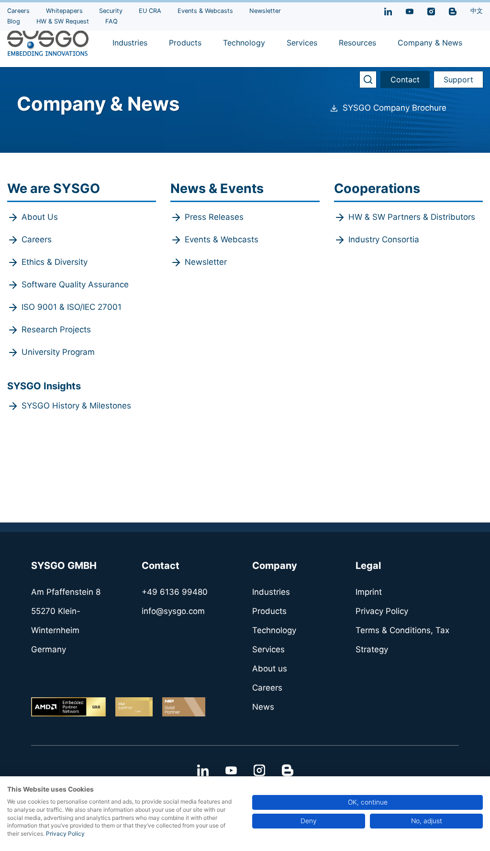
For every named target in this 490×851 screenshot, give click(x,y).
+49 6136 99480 (175, 592)
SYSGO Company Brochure (394, 108)
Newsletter (206, 262)
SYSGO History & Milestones (76, 405)
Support (458, 79)
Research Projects (56, 329)
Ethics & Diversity (55, 262)
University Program (58, 352)
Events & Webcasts (221, 239)
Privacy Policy (65, 833)
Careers (37, 239)
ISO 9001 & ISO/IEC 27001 (72, 307)
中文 (476, 10)
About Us (40, 217)
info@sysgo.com (173, 611)
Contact (405, 79)
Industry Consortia (383, 239)
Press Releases (214, 217)
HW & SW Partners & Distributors (411, 217)
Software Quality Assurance (75, 284)
